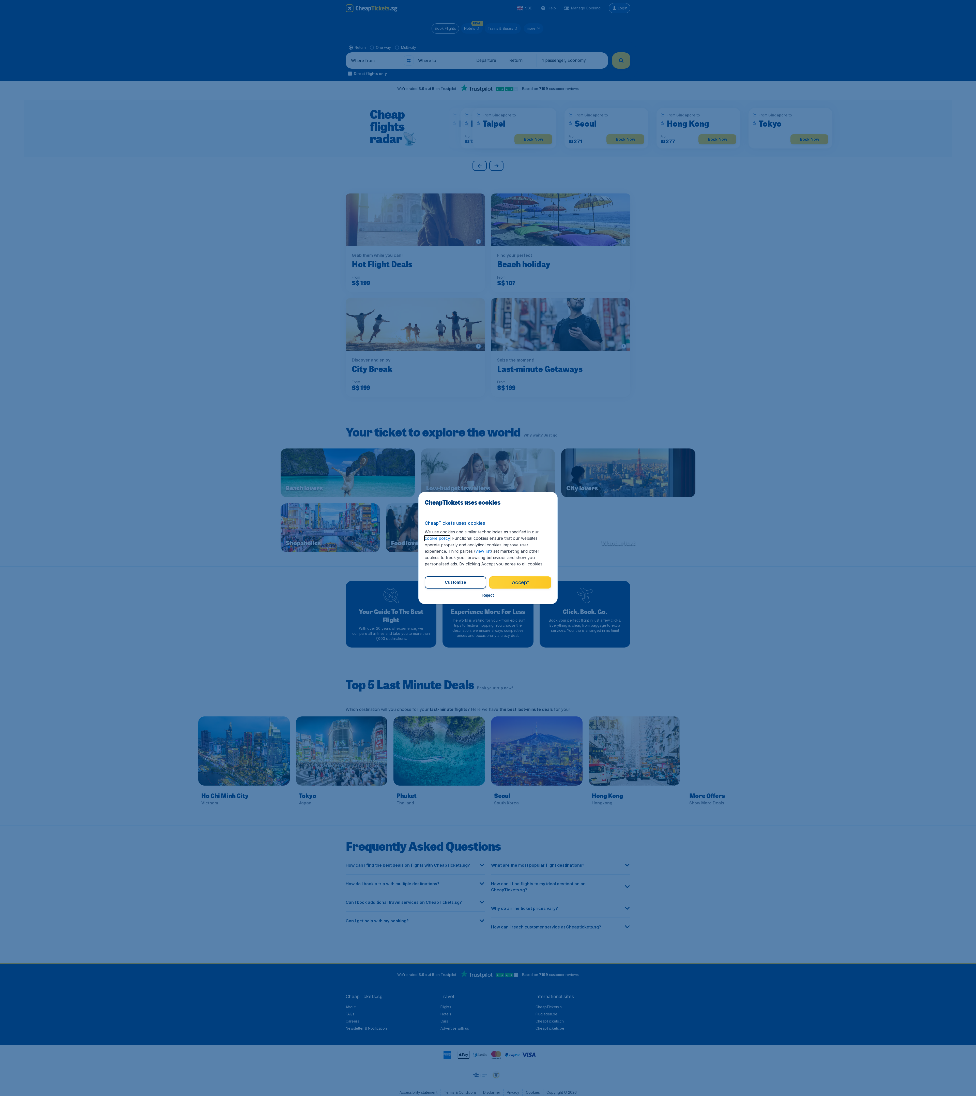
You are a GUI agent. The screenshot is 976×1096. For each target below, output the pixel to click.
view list (483, 551)
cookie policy (437, 538)
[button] (488, 595)
